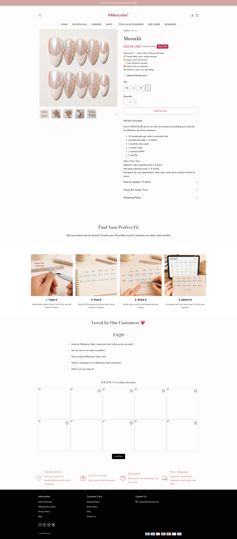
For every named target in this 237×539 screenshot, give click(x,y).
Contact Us (91, 516)
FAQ (88, 511)
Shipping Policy (93, 502)
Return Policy (92, 507)
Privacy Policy (44, 511)
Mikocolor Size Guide (47, 507)
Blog (40, 516)
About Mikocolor (45, 502)
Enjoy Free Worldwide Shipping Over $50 (118, 2)
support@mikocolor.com (149, 502)
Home (126, 30)
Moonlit (133, 30)
